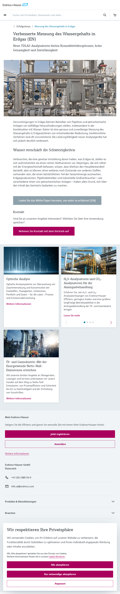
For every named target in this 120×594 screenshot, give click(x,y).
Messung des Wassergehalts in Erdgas (55, 26)
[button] (60, 434)
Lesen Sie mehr (72, 315)
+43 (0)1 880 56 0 (21, 477)
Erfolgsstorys (23, 26)
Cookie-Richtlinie (57, 556)
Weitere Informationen (18, 303)
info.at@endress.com (22, 486)
